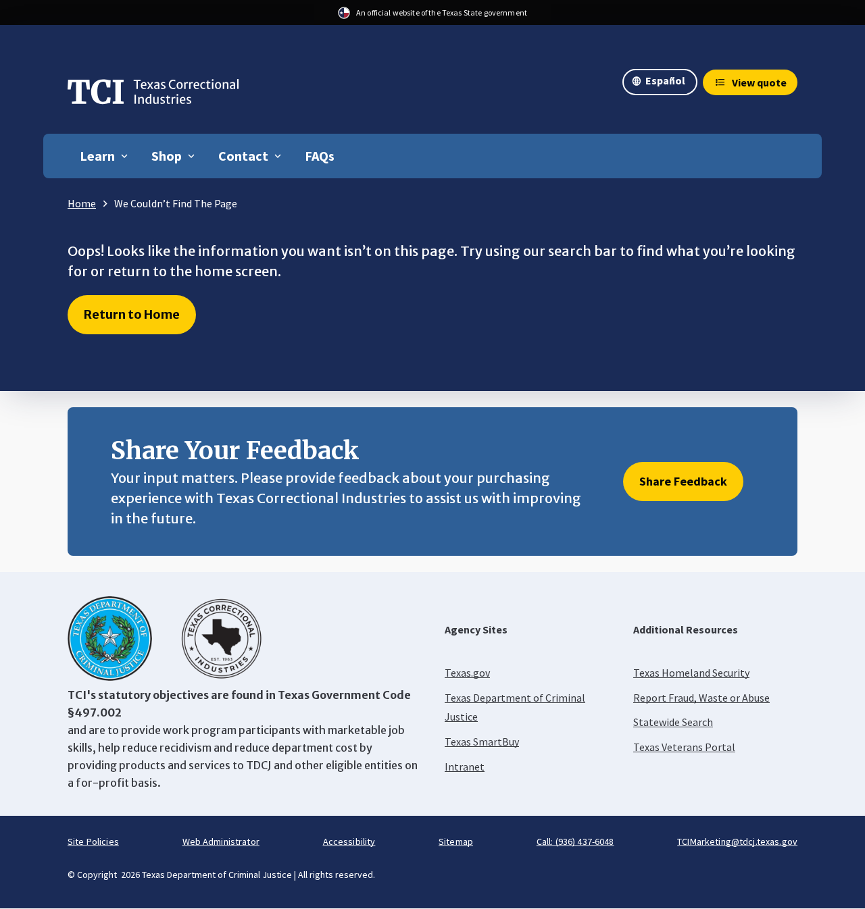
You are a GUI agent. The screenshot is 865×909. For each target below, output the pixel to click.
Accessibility (349, 841)
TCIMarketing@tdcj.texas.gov (737, 841)
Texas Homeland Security (691, 672)
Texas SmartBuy (482, 741)
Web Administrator (221, 841)
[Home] (153, 95)
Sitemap (456, 841)
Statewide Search (673, 722)
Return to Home (132, 314)
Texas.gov (467, 672)
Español (665, 80)
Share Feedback (683, 481)
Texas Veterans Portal (684, 747)
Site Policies (93, 841)
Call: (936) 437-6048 (575, 841)
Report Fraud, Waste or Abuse (701, 697)
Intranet (465, 766)
